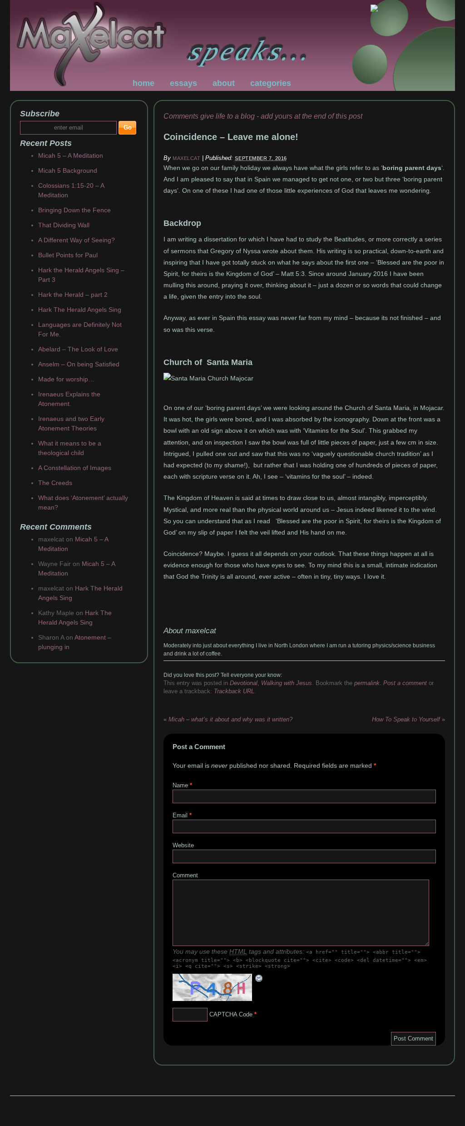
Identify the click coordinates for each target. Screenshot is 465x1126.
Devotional (243, 683)
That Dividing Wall (63, 225)
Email (180, 815)
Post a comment (405, 683)
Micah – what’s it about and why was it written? (227, 719)
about (224, 83)
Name (180, 785)
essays (183, 83)
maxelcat (186, 158)
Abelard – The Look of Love (78, 349)
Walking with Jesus (286, 683)
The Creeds (55, 482)
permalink (367, 683)
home (143, 83)
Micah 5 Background (67, 170)
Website (183, 845)
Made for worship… (66, 379)
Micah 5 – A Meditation (70, 155)
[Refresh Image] (259, 978)
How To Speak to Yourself (408, 719)
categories (270, 83)
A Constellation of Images (74, 467)
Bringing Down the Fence (74, 210)
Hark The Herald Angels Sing (79, 309)
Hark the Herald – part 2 (73, 294)
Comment (185, 875)
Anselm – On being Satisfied (78, 364)
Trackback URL (234, 691)
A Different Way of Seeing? (76, 240)
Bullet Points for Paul (68, 255)
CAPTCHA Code (230, 1014)
